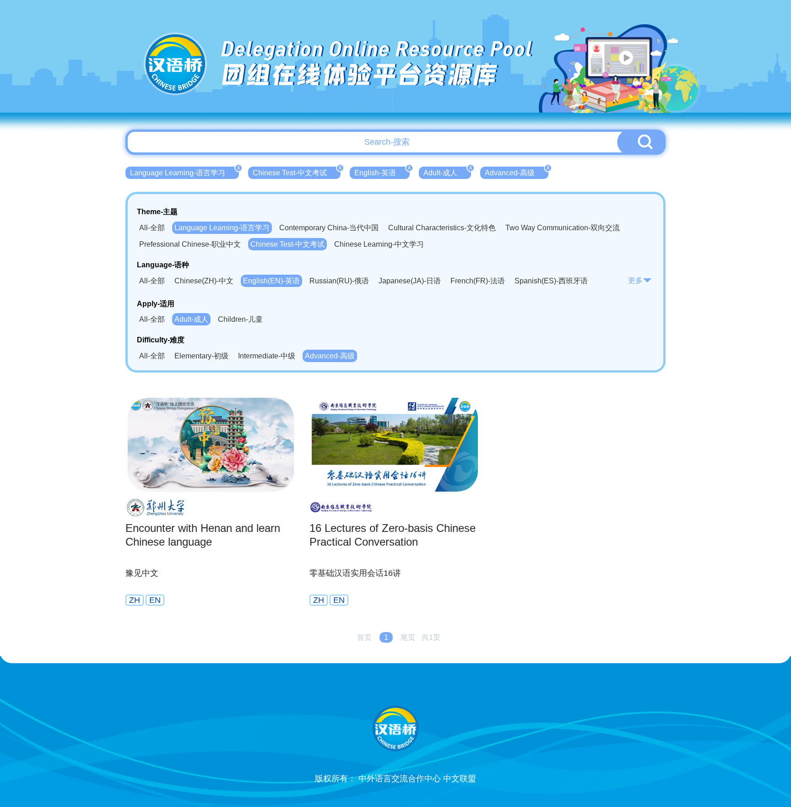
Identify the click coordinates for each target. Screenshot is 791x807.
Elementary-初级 (201, 356)
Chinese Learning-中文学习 (379, 244)
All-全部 (152, 228)
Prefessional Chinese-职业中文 (190, 244)
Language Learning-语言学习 (184, 172)
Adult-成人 (447, 172)
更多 (635, 280)
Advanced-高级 (516, 172)
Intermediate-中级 (266, 356)
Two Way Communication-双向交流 (562, 228)
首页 (364, 637)
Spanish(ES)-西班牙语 (551, 281)
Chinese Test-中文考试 (297, 172)
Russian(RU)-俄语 (339, 281)
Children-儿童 (240, 319)
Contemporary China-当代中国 (329, 228)
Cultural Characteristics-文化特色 (442, 228)
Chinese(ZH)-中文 (203, 281)
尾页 (408, 637)
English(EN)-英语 (271, 281)
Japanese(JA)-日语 (410, 281)
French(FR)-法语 (477, 281)
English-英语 (382, 172)
